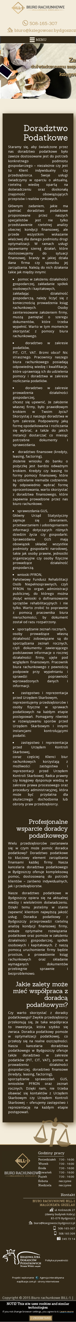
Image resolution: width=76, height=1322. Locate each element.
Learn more (67, 1311)
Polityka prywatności (56, 1260)
